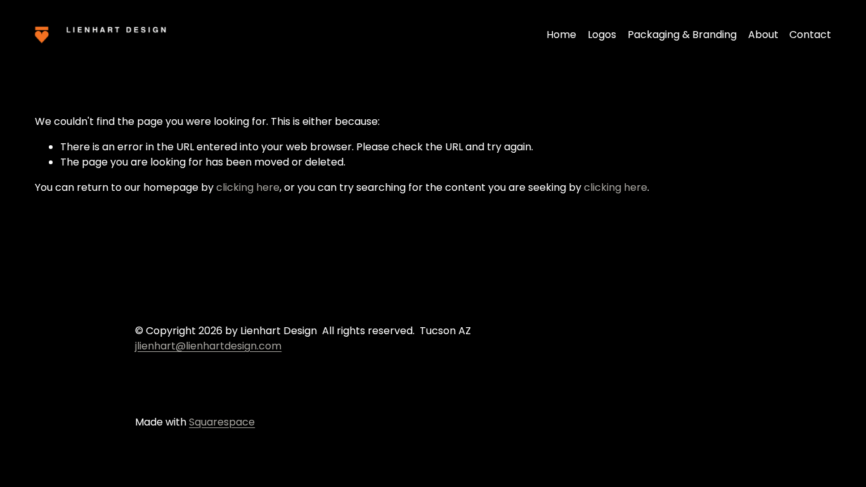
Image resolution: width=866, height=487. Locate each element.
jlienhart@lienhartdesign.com (208, 346)
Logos (602, 34)
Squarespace (222, 422)
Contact (810, 34)
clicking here (248, 187)
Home (561, 34)
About (763, 34)
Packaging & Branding (682, 34)
